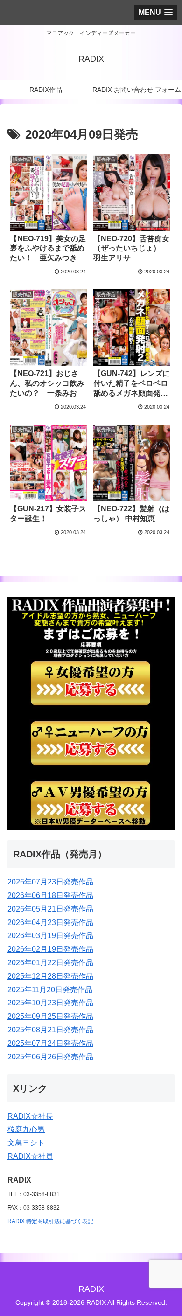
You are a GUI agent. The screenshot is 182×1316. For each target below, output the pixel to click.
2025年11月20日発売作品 (49, 990)
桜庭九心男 (26, 1129)
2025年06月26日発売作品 (50, 1057)
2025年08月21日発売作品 (50, 1030)
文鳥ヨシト (26, 1143)
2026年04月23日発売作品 (50, 922)
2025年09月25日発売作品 (50, 1016)
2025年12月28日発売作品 (50, 976)
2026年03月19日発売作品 (50, 936)
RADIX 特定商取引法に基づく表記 (50, 1221)
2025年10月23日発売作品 (50, 1003)
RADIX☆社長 (30, 1116)
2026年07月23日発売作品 (50, 882)
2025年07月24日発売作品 (50, 1043)
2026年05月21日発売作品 (50, 909)
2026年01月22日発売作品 (50, 963)
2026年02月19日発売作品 (50, 949)
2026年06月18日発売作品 (50, 895)
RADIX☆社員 (30, 1156)
